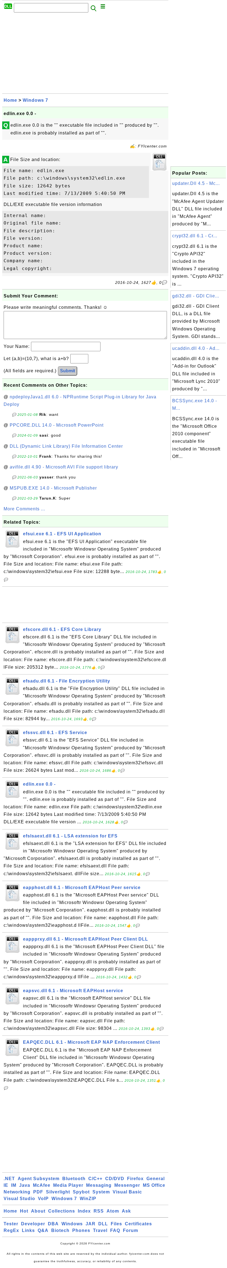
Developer (33, 1223)
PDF (38, 1192)
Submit (67, 370)
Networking (17, 1192)
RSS (99, 1211)
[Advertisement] (85, 54)
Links (28, 1230)
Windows (72, 1223)
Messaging (99, 1185)
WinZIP (88, 1198)
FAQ (115, 1230)
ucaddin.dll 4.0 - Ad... (196, 348)
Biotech (60, 1230)
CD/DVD (114, 1178)
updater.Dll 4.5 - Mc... (196, 183)
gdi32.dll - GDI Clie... (195, 296)
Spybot (81, 1192)
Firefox (135, 1178)
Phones (81, 1230)
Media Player (68, 1185)
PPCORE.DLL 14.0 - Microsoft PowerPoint (57, 425)
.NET (9, 1178)
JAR (91, 1223)
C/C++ (95, 1178)
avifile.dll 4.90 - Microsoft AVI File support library (64, 467)
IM (13, 1185)
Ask (126, 1211)
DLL (103, 1223)
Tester (11, 1223)
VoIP (43, 1198)
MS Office (154, 1185)
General (155, 1178)
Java (24, 1185)
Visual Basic (127, 1192)
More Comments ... (24, 508)
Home (10, 100)
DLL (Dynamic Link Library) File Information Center (66, 446)
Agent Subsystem (39, 1178)
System (101, 1192)
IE (6, 1185)
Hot (24, 1211)
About (38, 1211)
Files (116, 1223)
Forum (130, 1230)
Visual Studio (19, 1198)
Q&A (43, 1230)
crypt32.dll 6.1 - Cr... (194, 235)
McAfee (41, 1185)
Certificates (138, 1223)
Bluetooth (74, 1178)
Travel (100, 1230)
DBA (53, 1223)
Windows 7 (35, 100)
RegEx (11, 1230)
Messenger (127, 1185)
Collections (61, 1211)
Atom (113, 1211)
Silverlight (58, 1192)
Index (84, 1211)
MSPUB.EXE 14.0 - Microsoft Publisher (53, 488)
